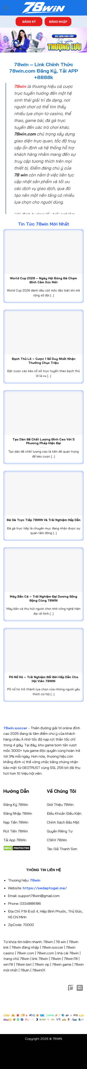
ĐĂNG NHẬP (58, 21)
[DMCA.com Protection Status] (16, 847)
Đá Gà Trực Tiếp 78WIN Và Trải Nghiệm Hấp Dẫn (44, 520)
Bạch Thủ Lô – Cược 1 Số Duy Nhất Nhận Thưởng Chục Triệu (43, 361)
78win (48, 942)
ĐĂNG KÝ (29, 21)
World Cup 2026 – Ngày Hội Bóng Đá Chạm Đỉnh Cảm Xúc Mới (43, 280)
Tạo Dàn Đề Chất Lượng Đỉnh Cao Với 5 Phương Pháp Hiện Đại (43, 441)
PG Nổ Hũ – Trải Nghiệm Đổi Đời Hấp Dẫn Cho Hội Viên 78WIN (43, 679)
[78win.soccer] (43, 8)
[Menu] (6, 7)
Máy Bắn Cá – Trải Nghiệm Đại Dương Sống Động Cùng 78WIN (43, 598)
